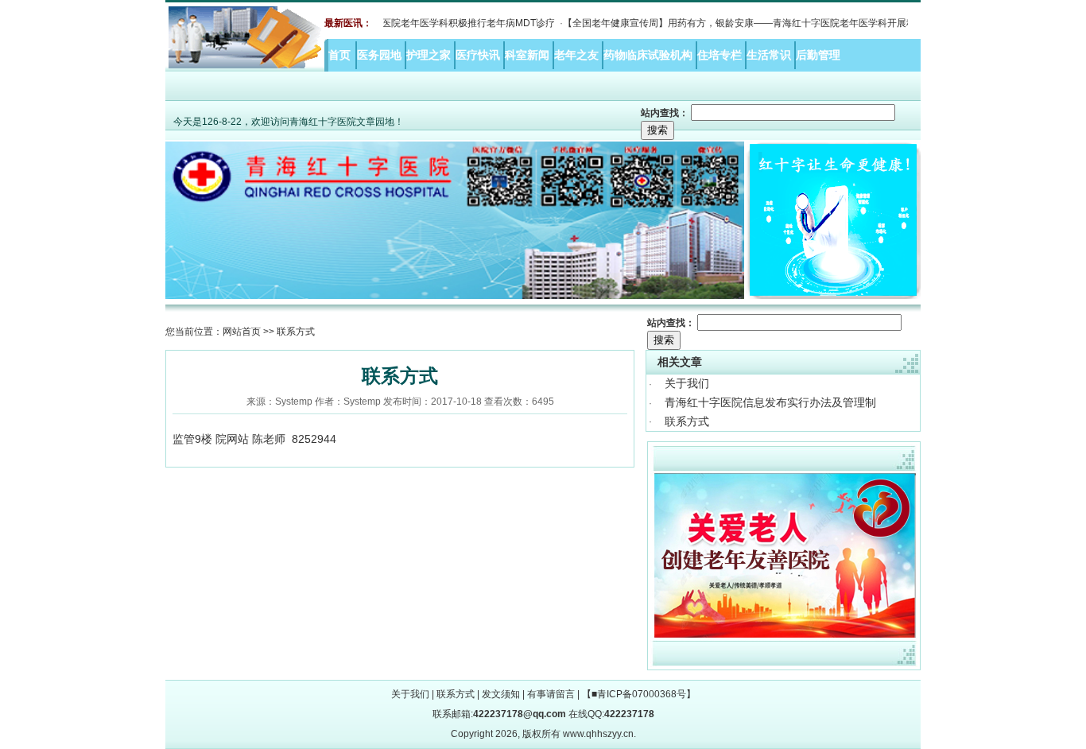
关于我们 (687, 383)
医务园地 (381, 55)
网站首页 (242, 331)
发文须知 (501, 694)
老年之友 (578, 55)
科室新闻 (529, 55)
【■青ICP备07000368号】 (639, 694)
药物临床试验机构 (649, 55)
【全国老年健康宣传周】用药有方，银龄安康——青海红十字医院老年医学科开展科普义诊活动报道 (757, 23)
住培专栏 (721, 55)
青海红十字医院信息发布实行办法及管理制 (770, 402)
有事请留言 (551, 694)
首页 (339, 55)
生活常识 (770, 55)
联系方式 (687, 421)
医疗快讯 (479, 55)
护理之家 (430, 55)
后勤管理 (820, 55)
